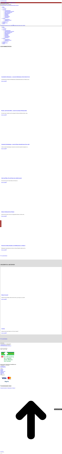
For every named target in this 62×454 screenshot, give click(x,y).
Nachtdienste (14, 2)
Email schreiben (8, 2)
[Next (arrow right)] (1, 453)
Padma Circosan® (4, 294)
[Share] (1, 452)
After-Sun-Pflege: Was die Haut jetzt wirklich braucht (11, 178)
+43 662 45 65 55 (3, 344)
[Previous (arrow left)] (0, 453)
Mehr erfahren (3, 81)
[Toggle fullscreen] (2, 452)
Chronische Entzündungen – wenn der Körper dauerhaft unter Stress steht (15, 144)
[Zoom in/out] (3, 452)
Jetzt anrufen (3, 2)
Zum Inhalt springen (3, 0)
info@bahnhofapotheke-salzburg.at (5, 345)
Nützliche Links (2, 371)
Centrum (3, 328)
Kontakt (1, 370)
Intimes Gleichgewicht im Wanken (7, 211)
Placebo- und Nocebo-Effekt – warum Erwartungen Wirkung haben (14, 110)
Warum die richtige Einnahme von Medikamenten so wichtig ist (13, 245)
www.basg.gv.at (2, 366)
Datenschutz (2, 373)
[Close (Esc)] (0, 452)
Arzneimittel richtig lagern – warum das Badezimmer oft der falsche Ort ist (15, 76)
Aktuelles (1, 369)
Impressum (2, 372)
